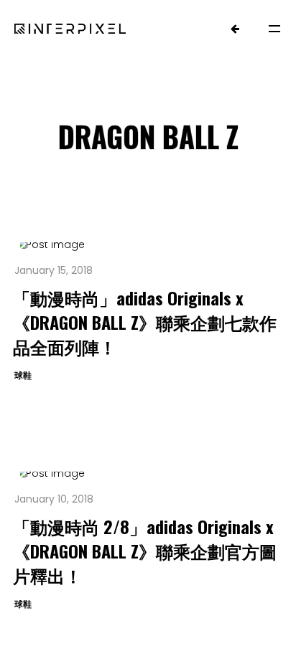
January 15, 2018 (53, 270)
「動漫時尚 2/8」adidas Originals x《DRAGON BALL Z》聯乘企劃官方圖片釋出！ (145, 550)
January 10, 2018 (53, 499)
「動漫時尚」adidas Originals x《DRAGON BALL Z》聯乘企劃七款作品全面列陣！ (145, 322)
